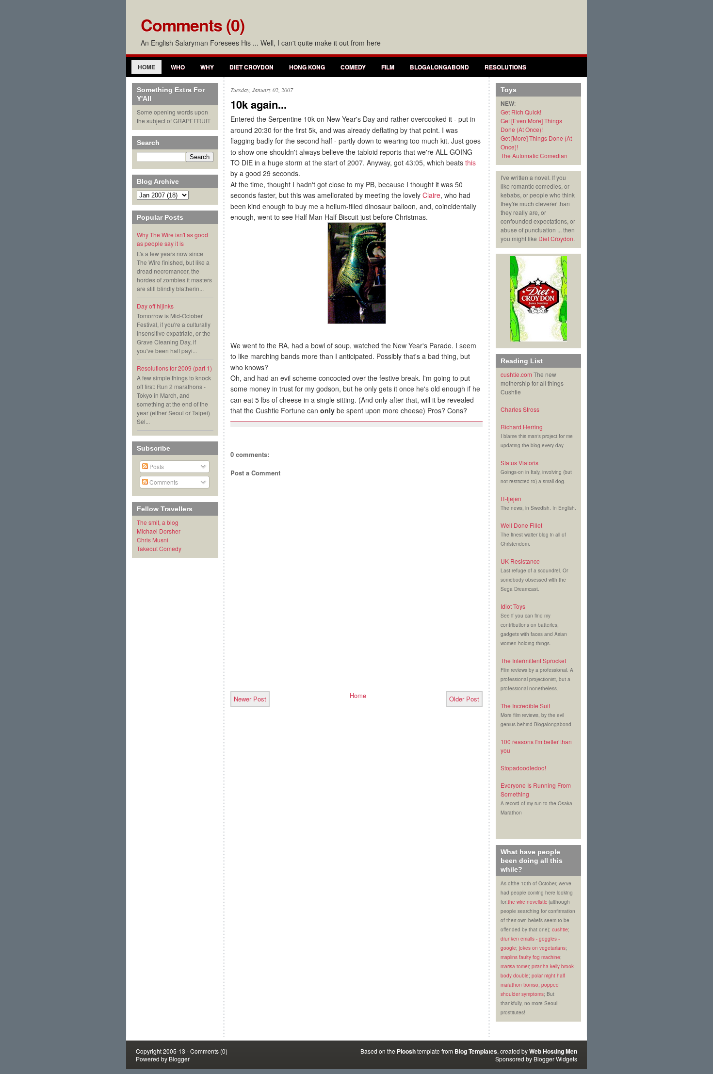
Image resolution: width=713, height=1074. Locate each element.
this (470, 162)
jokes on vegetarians (542, 947)
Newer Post (250, 698)
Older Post (464, 698)
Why (207, 67)
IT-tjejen (511, 498)
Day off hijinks (155, 306)
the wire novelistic (527, 901)
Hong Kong (307, 67)
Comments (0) (192, 24)
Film (387, 67)
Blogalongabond (439, 67)
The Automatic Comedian (534, 155)
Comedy (353, 67)
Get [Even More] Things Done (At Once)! (531, 124)
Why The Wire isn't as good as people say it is (172, 238)
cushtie (560, 929)
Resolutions (505, 67)
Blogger (179, 1059)
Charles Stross (520, 409)
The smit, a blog (157, 522)
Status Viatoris (519, 462)
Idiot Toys (513, 606)
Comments (163, 482)
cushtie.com (516, 374)
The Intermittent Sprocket (533, 660)
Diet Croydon (251, 67)
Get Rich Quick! (521, 112)
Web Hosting (546, 1051)
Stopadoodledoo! (523, 768)
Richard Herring (522, 427)
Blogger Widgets (555, 1059)
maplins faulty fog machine (530, 957)
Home (146, 67)
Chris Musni (152, 540)
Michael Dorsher (158, 531)
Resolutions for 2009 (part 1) (174, 368)
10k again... (258, 104)
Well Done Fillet (521, 525)
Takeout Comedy (159, 548)
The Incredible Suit (525, 705)
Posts (156, 466)
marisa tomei (515, 966)
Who (178, 67)
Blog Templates (475, 1051)
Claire (431, 195)
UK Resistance (520, 561)
